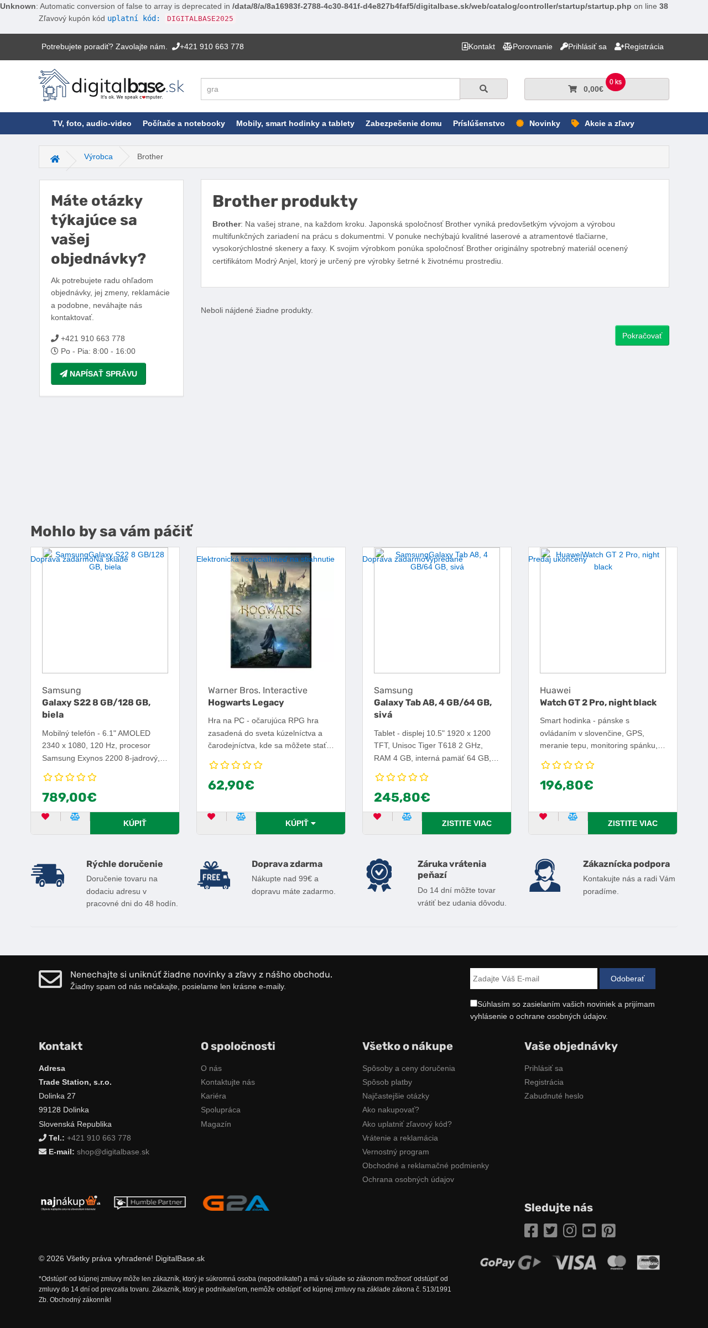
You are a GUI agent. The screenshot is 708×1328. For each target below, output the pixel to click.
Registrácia (544, 1082)
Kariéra (213, 1095)
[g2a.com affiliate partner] (236, 1202)
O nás (211, 1068)
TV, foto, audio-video (92, 123)
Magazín (216, 1124)
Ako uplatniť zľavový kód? (407, 1124)
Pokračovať (642, 335)
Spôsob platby (387, 1082)
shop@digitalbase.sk (113, 1151)
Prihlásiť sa (543, 1068)
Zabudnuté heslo (554, 1095)
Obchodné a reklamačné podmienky (425, 1165)
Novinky (544, 123)
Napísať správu (102, 373)
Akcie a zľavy (609, 123)
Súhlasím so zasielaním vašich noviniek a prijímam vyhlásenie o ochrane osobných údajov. (562, 1010)
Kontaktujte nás (228, 1082)
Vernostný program (395, 1151)
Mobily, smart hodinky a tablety (295, 123)
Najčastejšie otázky (395, 1095)
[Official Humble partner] (150, 1202)
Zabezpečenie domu (404, 123)
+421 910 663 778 (99, 1137)
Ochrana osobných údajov (408, 1179)
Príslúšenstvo (479, 123)
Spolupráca (221, 1109)
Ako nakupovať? (390, 1109)
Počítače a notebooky (184, 123)
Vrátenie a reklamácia (400, 1137)
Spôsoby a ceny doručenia (408, 1068)
